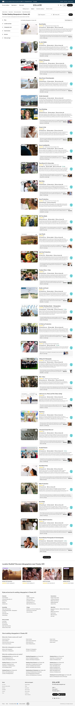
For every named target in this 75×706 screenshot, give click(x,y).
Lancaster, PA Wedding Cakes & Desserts (33, 665)
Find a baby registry (55, 690)
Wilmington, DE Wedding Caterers (8, 664)
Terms (7, 703)
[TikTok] (59, 698)
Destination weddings (40, 8)
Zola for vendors (70, 1)
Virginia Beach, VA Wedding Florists (56, 658)
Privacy (3, 703)
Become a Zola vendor (6, 686)
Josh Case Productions (30, 597)
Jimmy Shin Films (5, 613)
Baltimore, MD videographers (7, 649)
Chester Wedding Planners (30, 643)
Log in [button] (64, 5)
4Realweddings (4, 615)
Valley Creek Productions (6, 625)
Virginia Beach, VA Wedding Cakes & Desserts (34, 664)
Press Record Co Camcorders (31, 610)
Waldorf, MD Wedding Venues (55, 670)
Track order (27, 687)
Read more (70, 36)
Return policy (27, 691)
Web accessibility (22, 703)
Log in (53, 687)
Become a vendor (49, 8)
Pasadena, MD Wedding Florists (55, 659)
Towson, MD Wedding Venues (55, 665)
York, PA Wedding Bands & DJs (7, 658)
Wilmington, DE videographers (31, 649)
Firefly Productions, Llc (30, 602)
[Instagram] (58, 698)
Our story (3, 684)
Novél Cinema (53, 613)
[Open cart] (61, 5)
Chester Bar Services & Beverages (8, 642)
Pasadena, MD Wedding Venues (55, 668)
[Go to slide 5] (31, 403)
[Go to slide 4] (30, 403)
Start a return (27, 689)
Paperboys (4, 602)
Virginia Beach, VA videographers (8, 650)
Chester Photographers (54, 640)
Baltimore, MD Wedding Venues (55, 664)
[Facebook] (52, 698)
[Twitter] (56, 698)
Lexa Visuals (4, 621)
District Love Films (29, 599)
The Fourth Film (5, 624)
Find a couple (21, 5)
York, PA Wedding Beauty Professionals (32, 673)
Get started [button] (70, 5)
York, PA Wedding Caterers (7, 667)
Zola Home (65, 1)
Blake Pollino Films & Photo (31, 603)
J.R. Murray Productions (55, 599)
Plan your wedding (5, 5)
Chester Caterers (29, 639)
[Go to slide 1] (27, 403)
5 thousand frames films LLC (7, 599)
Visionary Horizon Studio (6, 627)
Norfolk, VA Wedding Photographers (32, 658)
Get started (55, 694)
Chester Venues (52, 642)
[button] (51, 14)
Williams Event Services (55, 600)
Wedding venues (25, 8)
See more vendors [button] (47, 557)
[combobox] (60, 14)
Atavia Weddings (5, 597)
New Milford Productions (30, 600)
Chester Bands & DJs (29, 642)
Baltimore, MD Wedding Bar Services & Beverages (58, 676)
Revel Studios (4, 622)
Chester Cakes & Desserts (6, 643)
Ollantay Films (4, 600)
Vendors (32, 8)
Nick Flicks (52, 616)
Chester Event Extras (5, 639)
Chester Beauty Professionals (31, 640)
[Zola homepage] (37, 5)
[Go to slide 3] (29, 403)
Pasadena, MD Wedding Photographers (32, 659)
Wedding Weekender (54, 602)
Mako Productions (54, 614)
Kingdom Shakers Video (55, 597)
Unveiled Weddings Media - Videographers (9, 610)
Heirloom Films (53, 603)
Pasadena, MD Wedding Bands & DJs (8, 659)
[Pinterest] (54, 698)
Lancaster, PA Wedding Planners (7, 673)
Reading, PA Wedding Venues (55, 667)
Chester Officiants (5, 640)
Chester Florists (52, 639)
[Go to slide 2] (28, 403)
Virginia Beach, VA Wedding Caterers (8, 665)
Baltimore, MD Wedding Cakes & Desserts (33, 667)
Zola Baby (61, 1)
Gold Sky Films (4, 603)
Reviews (3, 687)
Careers (3, 691)
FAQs (26, 686)
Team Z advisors (28, 694)
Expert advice (14, 5)
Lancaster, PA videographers (31, 650)
